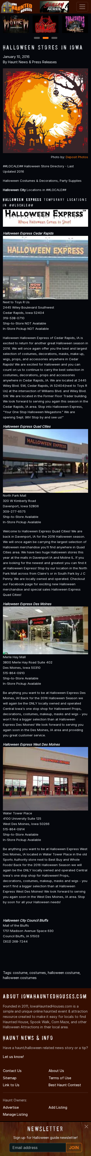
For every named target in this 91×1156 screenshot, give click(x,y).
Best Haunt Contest (65, 1085)
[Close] (86, 1126)
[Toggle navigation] (82, 7)
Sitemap (10, 1078)
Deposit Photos (77, 157)
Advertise (11, 1107)
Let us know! (13, 1057)
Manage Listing (15, 1114)
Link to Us (11, 1085)
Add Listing (58, 1107)
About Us (56, 1071)
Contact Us (12, 1071)
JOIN (74, 1147)
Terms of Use (60, 1078)
